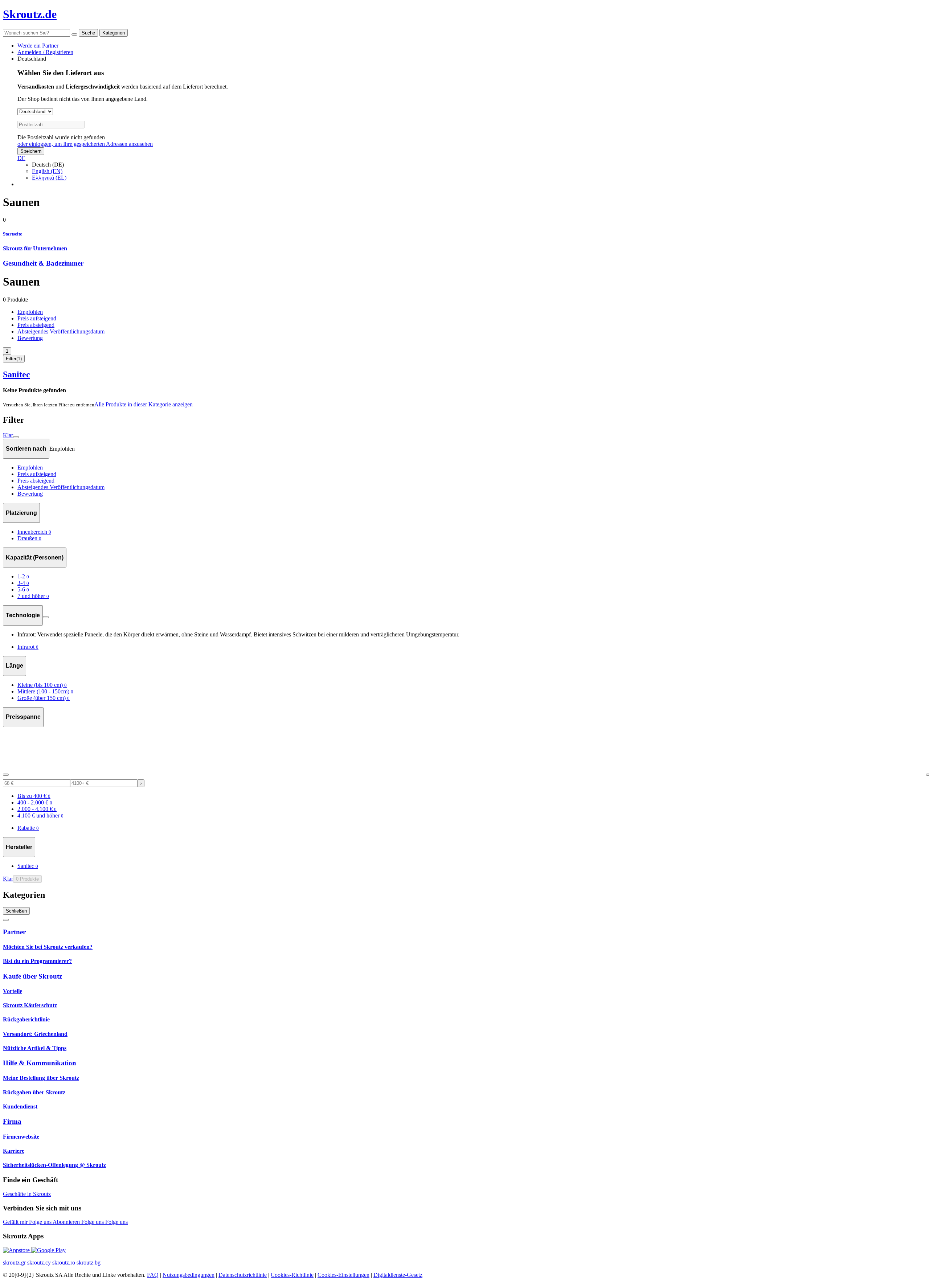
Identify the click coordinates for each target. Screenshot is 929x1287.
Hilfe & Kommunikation (39, 1063)
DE (21, 158)
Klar (8, 435)
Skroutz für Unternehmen (35, 248)
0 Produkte (27, 879)
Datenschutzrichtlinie (242, 1275)
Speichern (30, 151)
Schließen (16, 911)
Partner (14, 932)
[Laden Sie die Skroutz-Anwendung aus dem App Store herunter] (17, 1250)
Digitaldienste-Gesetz (397, 1275)
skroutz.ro (63, 1262)
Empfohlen (30, 312)
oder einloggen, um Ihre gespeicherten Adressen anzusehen (85, 144)
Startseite (12, 234)
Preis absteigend (35, 325)
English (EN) (47, 171)
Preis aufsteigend (36, 318)
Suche (88, 33)
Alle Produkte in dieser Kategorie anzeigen (143, 404)
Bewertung (30, 338)
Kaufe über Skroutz (32, 976)
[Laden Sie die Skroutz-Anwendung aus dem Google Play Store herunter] (48, 1250)
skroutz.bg (89, 1262)
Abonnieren (67, 1222)
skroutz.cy (39, 1262)
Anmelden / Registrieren (45, 52)
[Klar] (74, 34)
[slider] (6, 775)
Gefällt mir (16, 1222)
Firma (12, 1121)
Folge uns (41, 1222)
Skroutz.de (30, 14)
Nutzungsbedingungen (188, 1275)
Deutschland (31, 59)
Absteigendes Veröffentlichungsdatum (61, 331)
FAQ (153, 1275)
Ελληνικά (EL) (49, 178)
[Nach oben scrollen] (6, 920)
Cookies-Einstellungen (343, 1275)
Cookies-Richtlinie (292, 1275)
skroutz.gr (14, 1262)
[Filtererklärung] (46, 617)
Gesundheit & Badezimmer (43, 263)
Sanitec (16, 374)
